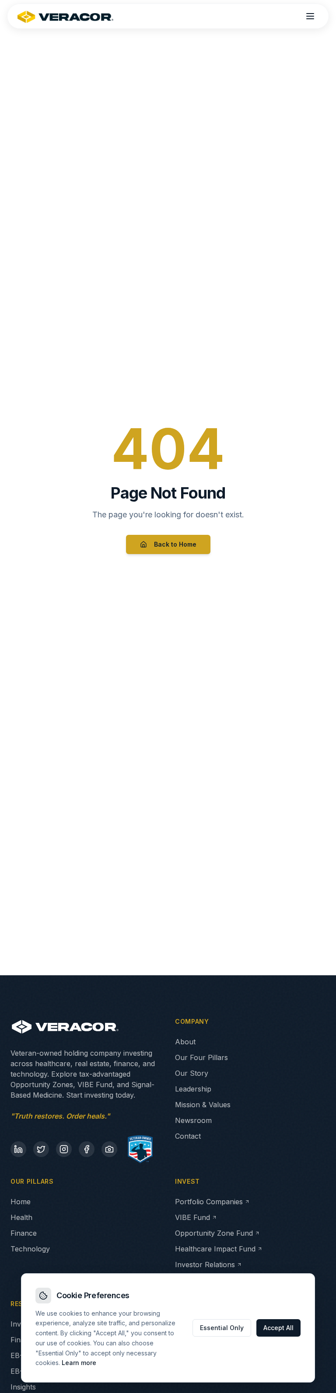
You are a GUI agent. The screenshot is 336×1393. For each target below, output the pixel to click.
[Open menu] (310, 16)
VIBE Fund (192, 1217)
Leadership (193, 1089)
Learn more (79, 1362)
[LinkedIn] (18, 1149)
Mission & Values (203, 1104)
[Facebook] (86, 1149)
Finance (23, 1233)
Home (20, 1201)
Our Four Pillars (201, 1057)
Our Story (191, 1073)
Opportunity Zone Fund (214, 1233)
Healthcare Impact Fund (215, 1248)
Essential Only (222, 1327)
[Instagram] (64, 1149)
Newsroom (193, 1120)
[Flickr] (109, 1149)
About (185, 1041)
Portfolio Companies (209, 1201)
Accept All (278, 1327)
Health (21, 1217)
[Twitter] (41, 1149)
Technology (30, 1248)
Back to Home (175, 544)
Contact (188, 1136)
